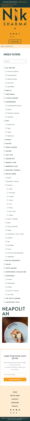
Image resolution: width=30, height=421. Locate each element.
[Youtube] (13, 34)
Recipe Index (15, 395)
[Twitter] (13, 410)
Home (2, 46)
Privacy (15, 406)
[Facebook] (11, 34)
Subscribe (15, 402)
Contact (15, 399)
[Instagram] (19, 34)
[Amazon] (13, 36)
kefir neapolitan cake (12, 339)
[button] (15, 28)
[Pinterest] (16, 34)
